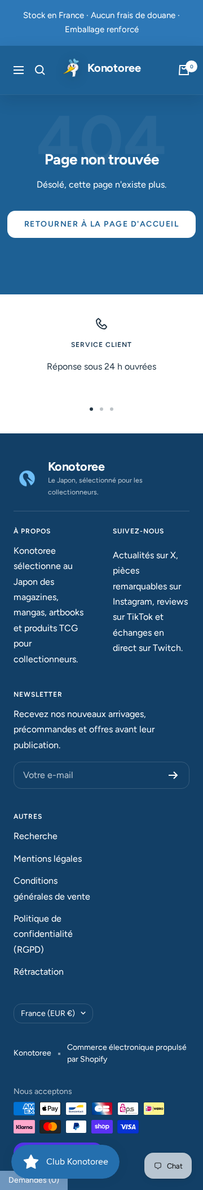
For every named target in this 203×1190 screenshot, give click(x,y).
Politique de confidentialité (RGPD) (43, 934)
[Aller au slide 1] (91, 409)
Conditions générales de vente (52, 888)
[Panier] (183, 70)
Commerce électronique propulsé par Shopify (127, 1053)
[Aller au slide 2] (101, 409)
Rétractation (39, 971)
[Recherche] (40, 70)
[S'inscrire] (173, 775)
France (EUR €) (48, 1013)
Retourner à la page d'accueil (101, 224)
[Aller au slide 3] (111, 409)
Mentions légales (48, 858)
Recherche (36, 836)
